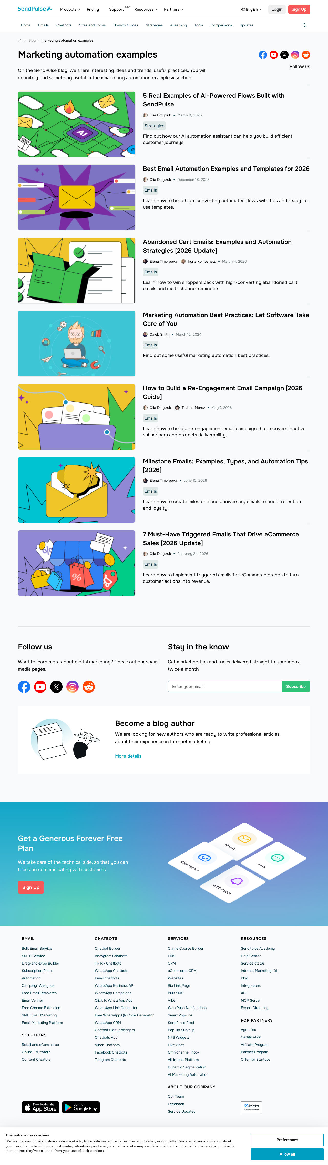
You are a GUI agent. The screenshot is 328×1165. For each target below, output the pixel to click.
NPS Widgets (178, 1037)
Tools (198, 25)
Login (277, 9)
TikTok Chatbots (108, 963)
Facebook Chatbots (111, 1052)
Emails (43, 25)
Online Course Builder (185, 948)
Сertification (251, 1037)
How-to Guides (125, 25)
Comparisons (221, 25)
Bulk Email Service (37, 948)
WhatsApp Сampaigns (113, 993)
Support (116, 9)
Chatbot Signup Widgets (115, 1030)
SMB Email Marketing (39, 1015)
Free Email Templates (39, 993)
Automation (31, 978)
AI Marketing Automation (188, 1074)
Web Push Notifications (187, 1007)
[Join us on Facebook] (263, 55)
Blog (244, 978)
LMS (171, 956)
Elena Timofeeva (163, 261)
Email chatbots (107, 978)
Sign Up (299, 9)
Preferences (287, 1140)
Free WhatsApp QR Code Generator (124, 1015)
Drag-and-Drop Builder (40, 963)
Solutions (34, 1035)
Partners (172, 9)
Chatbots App (106, 1037)
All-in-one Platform (183, 1059)
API (244, 993)
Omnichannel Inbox (183, 1052)
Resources (144, 9)
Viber (172, 1000)
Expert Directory (254, 1007)
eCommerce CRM (182, 970)
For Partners (257, 1020)
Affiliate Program (254, 1044)
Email (28, 938)
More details (128, 756)
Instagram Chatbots (111, 956)
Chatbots (63, 25)
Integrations (251, 985)
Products (68, 9)
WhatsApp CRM (108, 1022)
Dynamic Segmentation (187, 1067)
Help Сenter (251, 956)
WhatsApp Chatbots (111, 970)
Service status (253, 963)
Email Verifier (32, 1000)
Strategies (154, 25)
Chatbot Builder (107, 948)
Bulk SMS (175, 993)
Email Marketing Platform (42, 1022)
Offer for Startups (255, 1059)
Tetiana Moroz (193, 407)
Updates (246, 25)
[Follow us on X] (284, 55)
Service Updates (181, 1111)
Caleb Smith (159, 334)
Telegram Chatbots (110, 1059)
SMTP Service (33, 956)
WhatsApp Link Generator (116, 1007)
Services (178, 938)
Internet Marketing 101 (259, 970)
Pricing (93, 9)
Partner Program (254, 1052)
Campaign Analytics (38, 985)
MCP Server (251, 1000)
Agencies (248, 1029)
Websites (175, 978)
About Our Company (192, 1087)
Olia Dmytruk (160, 115)
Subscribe (296, 686)
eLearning (178, 25)
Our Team (176, 1096)
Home (25, 25)
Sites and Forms (92, 25)
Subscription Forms (37, 970)
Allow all (287, 1154)
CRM (172, 963)
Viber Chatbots (107, 1045)
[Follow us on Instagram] (295, 55)
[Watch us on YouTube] (274, 55)
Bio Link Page (179, 985)
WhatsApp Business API (114, 985)
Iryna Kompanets (202, 261)
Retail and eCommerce (40, 1044)
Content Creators (36, 1059)
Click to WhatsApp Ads (113, 1000)
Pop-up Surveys (181, 1030)
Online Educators (36, 1052)
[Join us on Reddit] (306, 55)
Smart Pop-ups (180, 1015)
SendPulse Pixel (181, 1022)
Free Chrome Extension (41, 1007)
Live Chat (176, 1045)
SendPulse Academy (258, 948)
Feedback (176, 1104)
